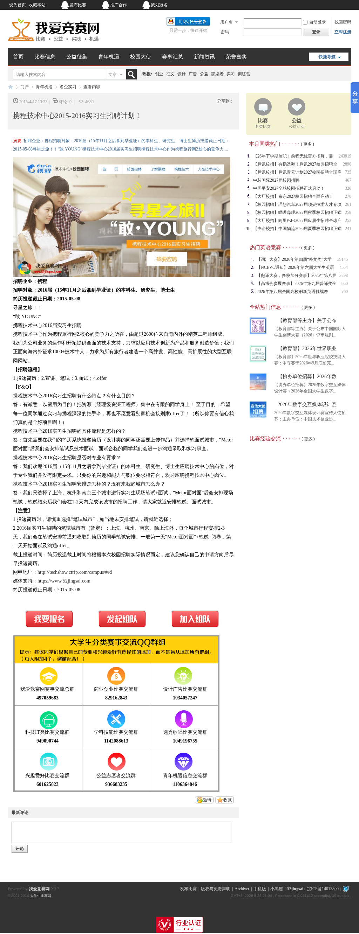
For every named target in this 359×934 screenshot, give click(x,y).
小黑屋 (276, 888)
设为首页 (17, 4)
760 (344, 291)
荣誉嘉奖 (236, 57)
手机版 (259, 888)
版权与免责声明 (215, 888)
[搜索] (133, 74)
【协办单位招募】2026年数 (307, 376)
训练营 (244, 73)
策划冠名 (159, 4)
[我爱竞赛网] (53, 43)
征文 (170, 73)
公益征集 (76, 57)
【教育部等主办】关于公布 (307, 320)
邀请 (207, 799)
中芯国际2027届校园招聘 (276, 180)
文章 (112, 74)
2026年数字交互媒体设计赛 (307, 404)
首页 (18, 57)
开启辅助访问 (307, 5)
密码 (225, 31)
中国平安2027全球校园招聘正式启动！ (289, 188)
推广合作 (118, 4)
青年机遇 (108, 57)
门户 (24, 86)
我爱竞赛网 (10, 87)
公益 (204, 73)
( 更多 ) (307, 144)
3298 (343, 275)
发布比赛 (77, 4)
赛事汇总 (172, 57)
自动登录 (317, 22)
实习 (230, 73)
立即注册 (342, 31)
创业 (159, 73)
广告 (193, 73)
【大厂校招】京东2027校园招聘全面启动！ (293, 196)
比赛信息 (44, 57)
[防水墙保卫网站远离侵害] (345, 888)
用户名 (226, 22)
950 (344, 283)
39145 (342, 259)
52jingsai (295, 888)
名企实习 (68, 86)
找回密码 (342, 22)
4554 (343, 267)
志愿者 (217, 73)
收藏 (227, 799)
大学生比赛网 (40, 896)
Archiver (242, 888)
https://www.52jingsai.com (64, 581)
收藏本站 (37, 4)
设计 (181, 73)
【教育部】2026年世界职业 (307, 348)
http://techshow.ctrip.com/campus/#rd (75, 572)
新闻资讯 (204, 57)
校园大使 (140, 57)
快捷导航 (327, 56)
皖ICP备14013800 (323, 888)
